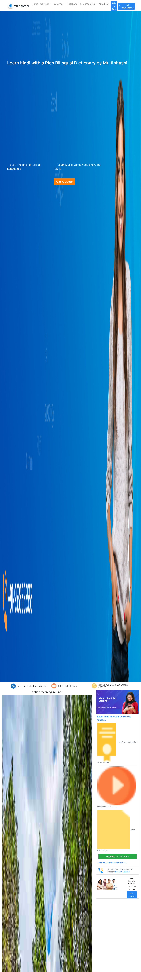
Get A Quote (64, 181)
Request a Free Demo (117, 856)
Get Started (131, 894)
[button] (45, 4)
